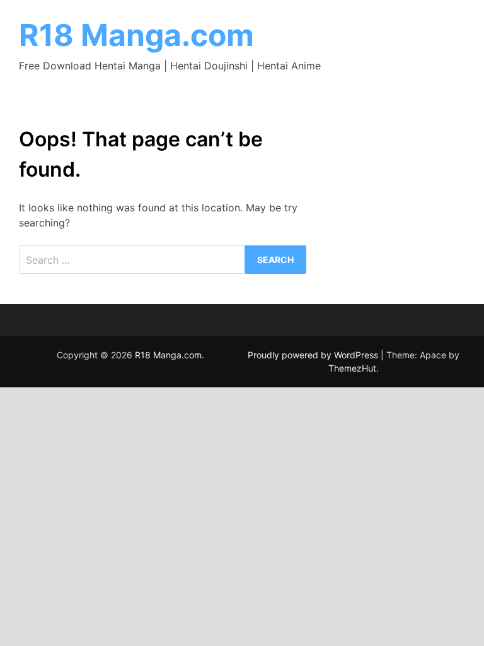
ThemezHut (352, 368)
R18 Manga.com (136, 35)
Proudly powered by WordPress (314, 354)
